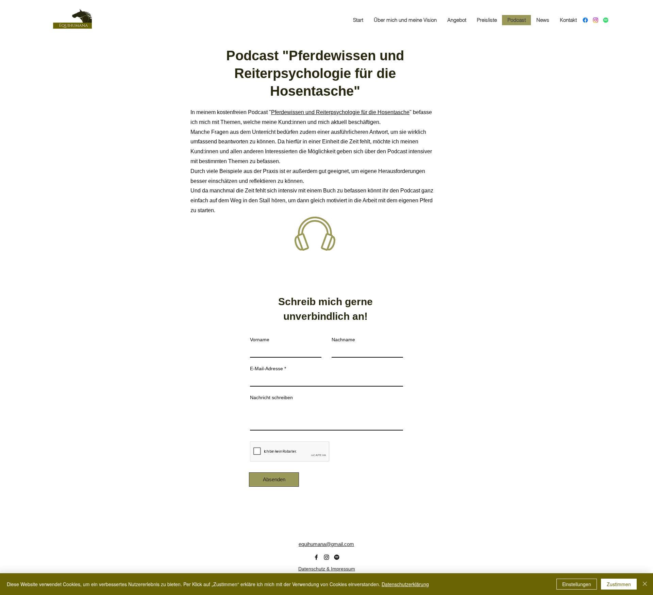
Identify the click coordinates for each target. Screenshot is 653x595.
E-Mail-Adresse (266, 368)
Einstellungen (576, 584)
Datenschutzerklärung (405, 584)
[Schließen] (645, 584)
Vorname (259, 339)
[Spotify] (605, 20)
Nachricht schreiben (271, 397)
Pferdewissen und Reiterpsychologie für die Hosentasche (340, 112)
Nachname (343, 339)
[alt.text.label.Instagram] (595, 20)
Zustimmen (619, 584)
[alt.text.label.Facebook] (585, 20)
